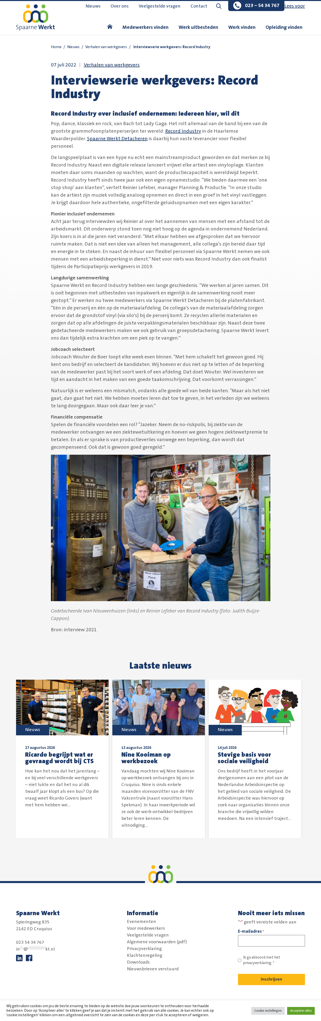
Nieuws (93, 6)
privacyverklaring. (257, 963)
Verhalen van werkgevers (106, 47)
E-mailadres (251, 931)
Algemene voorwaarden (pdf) (157, 941)
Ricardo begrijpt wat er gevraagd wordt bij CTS (59, 758)
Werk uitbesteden (198, 27)
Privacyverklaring (144, 948)
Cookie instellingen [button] (268, 1010)
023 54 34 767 (30, 942)
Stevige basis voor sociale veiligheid (244, 758)
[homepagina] (110, 27)
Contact (199, 6)
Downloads (138, 962)
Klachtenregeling (144, 955)
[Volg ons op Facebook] (29, 958)
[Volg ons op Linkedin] (19, 958)
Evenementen (141, 921)
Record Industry (183, 131)
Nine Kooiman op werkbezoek (146, 758)
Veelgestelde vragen (160, 6)
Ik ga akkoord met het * (261, 960)
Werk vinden (242, 27)
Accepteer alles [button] (301, 1010)
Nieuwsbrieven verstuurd (153, 968)
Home (56, 47)
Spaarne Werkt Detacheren (117, 138)
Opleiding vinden (284, 27)
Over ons (120, 6)
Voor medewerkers (146, 928)
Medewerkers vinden (145, 27)
